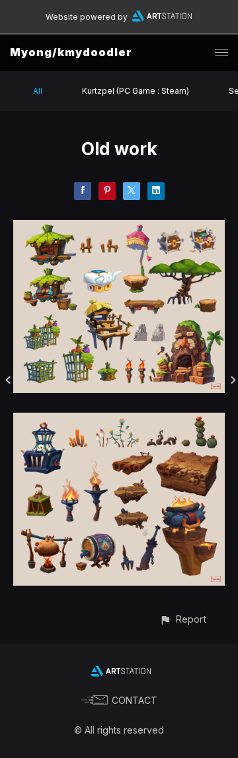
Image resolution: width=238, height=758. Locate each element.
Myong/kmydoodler (71, 52)
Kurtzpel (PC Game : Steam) (135, 91)
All (37, 91)
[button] (183, 619)
